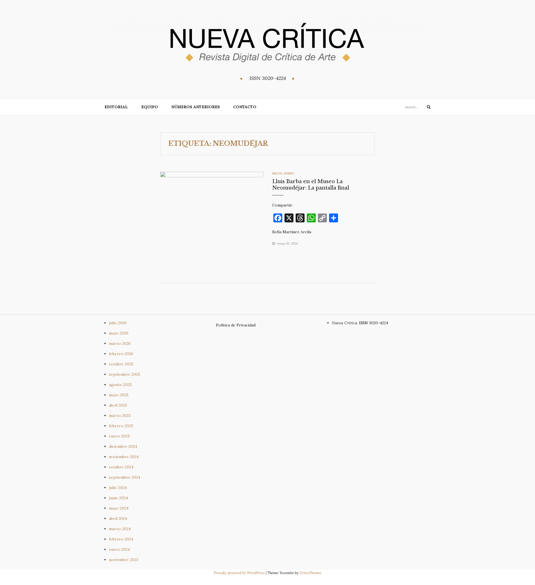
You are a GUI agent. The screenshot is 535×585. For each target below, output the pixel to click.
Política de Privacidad (236, 325)
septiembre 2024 (124, 477)
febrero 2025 (121, 425)
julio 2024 (118, 487)
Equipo (149, 106)
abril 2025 (118, 405)
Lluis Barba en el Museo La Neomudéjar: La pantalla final (310, 184)
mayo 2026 (118, 333)
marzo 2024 (120, 528)
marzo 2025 (120, 415)
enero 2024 (119, 549)
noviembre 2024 (123, 456)
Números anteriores (195, 106)
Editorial (116, 106)
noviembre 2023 (123, 559)
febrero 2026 (121, 353)
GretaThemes (310, 573)
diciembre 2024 (123, 446)
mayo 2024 (118, 508)
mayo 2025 (118, 394)
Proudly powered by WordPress (240, 573)
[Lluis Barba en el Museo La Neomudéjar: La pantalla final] (211, 222)
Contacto (244, 106)
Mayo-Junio (283, 173)
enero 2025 (119, 436)
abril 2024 (118, 518)
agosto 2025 (120, 384)
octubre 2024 (121, 467)
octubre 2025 (121, 364)
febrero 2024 (121, 539)
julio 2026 (118, 322)
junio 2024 (118, 497)
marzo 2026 (120, 343)
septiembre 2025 (124, 374)
